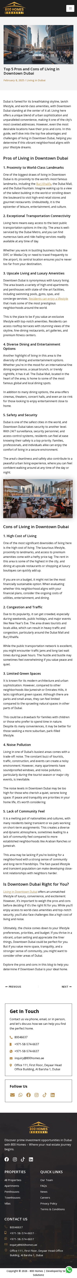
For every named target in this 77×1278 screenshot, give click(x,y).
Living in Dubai (36, 80)
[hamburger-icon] (70, 8)
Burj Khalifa (43, 184)
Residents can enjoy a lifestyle (48, 299)
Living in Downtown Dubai (20, 892)
